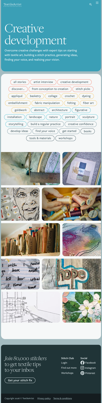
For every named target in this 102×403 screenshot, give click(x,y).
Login (64, 362)
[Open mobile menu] (95, 4)
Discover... (18, 89)
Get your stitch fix (20, 380)
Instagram (90, 368)
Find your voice (45, 131)
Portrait (70, 117)
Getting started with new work (71, 281)
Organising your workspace (30, 248)
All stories (20, 82)
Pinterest (90, 373)
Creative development (74, 82)
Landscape (35, 117)
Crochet (70, 96)
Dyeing (86, 96)
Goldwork (21, 110)
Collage (52, 96)
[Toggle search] (90, 4)
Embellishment (17, 103)
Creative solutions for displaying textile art (30, 177)
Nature (53, 117)
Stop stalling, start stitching (71, 213)
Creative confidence (80, 124)
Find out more (68, 367)
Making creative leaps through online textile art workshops (82, 248)
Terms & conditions (62, 398)
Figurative (81, 110)
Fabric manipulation (47, 103)
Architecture (60, 110)
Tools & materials (40, 138)
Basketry (35, 96)
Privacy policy (44, 398)
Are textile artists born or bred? (81, 315)
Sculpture (88, 117)
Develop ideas (19, 131)
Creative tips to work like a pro (20, 282)
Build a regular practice (46, 124)
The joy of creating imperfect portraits (20, 213)
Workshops (66, 138)
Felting (71, 103)
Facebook (90, 362)
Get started (69, 131)
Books (88, 131)
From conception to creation (50, 89)
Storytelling (16, 124)
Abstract (39, 110)
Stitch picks (83, 89)
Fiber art (88, 103)
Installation (14, 117)
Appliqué (17, 96)
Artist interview (43, 82)
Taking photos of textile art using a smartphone (81, 177)
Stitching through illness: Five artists (30, 315)
